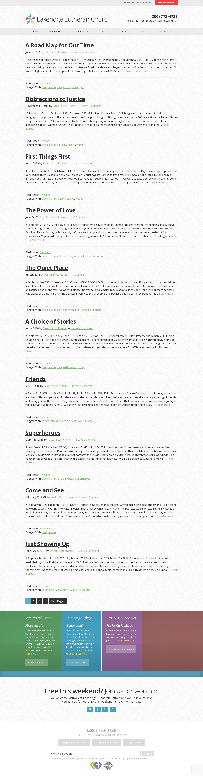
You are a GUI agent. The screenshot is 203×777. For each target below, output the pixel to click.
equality (61, 144)
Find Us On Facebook (119, 625)
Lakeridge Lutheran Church (67, 19)
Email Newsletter (106, 742)
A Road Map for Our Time (59, 45)
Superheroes (42, 432)
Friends (35, 379)
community (48, 421)
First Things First (47, 156)
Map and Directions (74, 742)
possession (96, 256)
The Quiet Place (46, 268)
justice (71, 144)
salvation (68, 478)
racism (67, 87)
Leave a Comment (84, 52)
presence (84, 590)
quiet (77, 310)
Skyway (88, 421)
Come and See (44, 490)
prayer (69, 310)
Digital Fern (130, 758)
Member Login (142, 758)
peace (60, 310)
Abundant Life (34, 625)
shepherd (96, 310)
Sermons (45, 83)
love (59, 87)
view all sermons (36, 662)
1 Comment (81, 217)
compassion (49, 590)
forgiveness (75, 256)
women (80, 144)
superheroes (83, 478)
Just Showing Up (47, 544)
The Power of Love (50, 210)
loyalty (79, 198)
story (81, 367)
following (62, 198)
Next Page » (58, 601)
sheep (75, 87)
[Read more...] (142, 71)
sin (82, 87)
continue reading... (76, 653)
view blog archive (77, 662)
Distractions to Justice (55, 99)
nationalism (70, 367)
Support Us (133, 742)
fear (73, 421)
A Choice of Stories (50, 321)
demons (46, 256)
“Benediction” (74, 625)
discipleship (49, 87)
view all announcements (121, 648)
